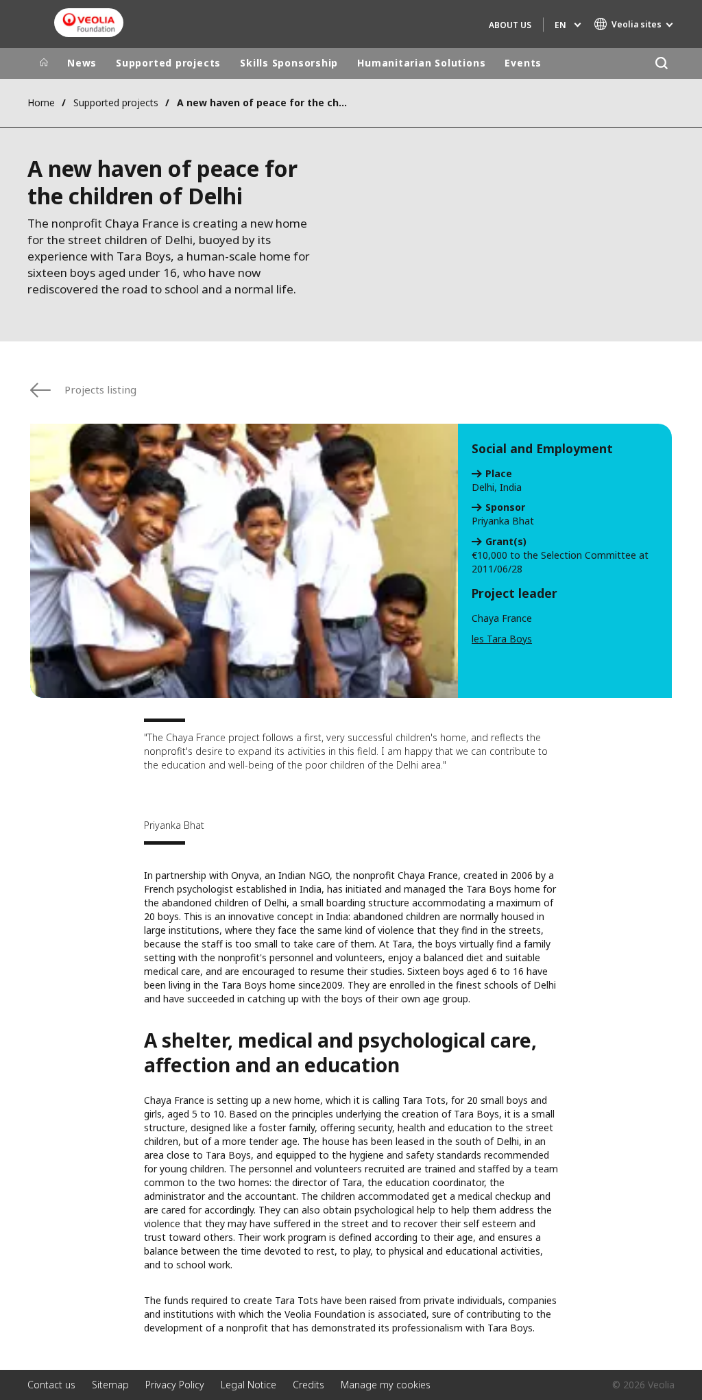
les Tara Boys (502, 638)
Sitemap (110, 1384)
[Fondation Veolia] (89, 23)
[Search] (661, 63)
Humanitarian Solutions (421, 62)
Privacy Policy (174, 1384)
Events (523, 62)
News (82, 62)
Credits (308, 1384)
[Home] (44, 63)
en (560, 25)
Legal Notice (248, 1384)
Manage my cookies (386, 1384)
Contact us (51, 1384)
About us (510, 25)
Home (41, 102)
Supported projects (168, 62)
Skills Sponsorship (289, 62)
